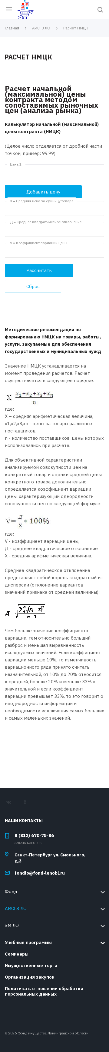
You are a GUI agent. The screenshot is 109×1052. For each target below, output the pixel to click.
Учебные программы (28, 942)
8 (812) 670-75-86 (34, 835)
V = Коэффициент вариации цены (38, 242)
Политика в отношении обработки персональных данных (44, 991)
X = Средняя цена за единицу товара (42, 201)
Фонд (11, 891)
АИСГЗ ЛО (16, 908)
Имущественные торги (31, 965)
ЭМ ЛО (12, 925)
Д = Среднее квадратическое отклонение (45, 222)
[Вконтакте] (11, 804)
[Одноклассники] (27, 804)
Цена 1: (16, 164)
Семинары (16, 954)
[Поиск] (100, 10)
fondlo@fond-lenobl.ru (40, 873)
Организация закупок (29, 977)
